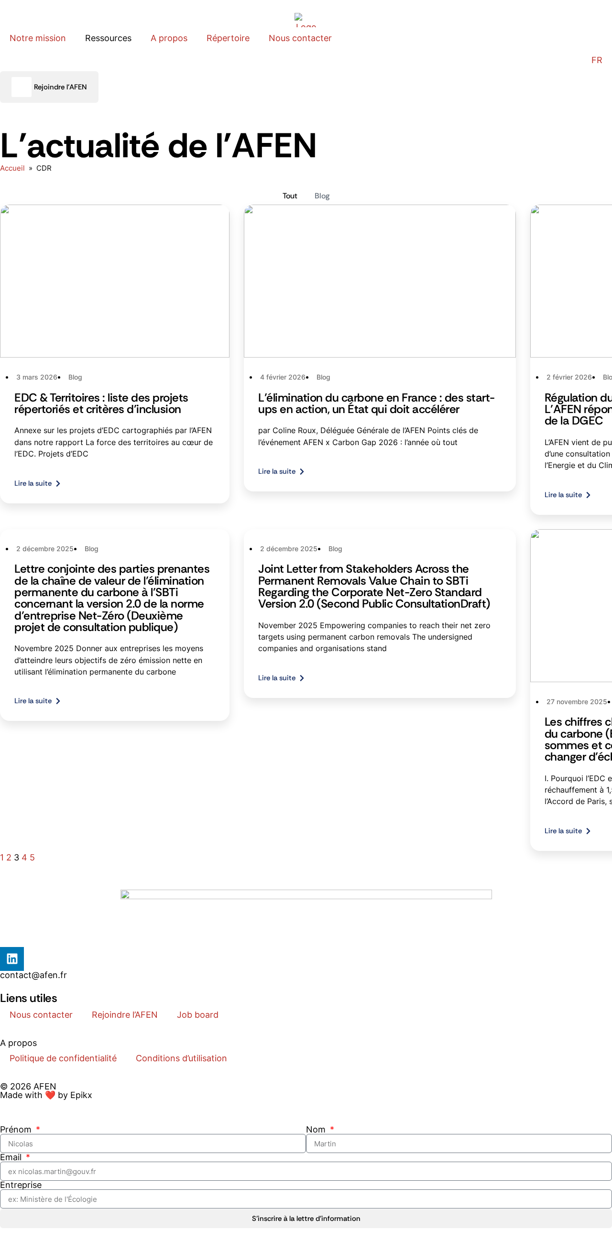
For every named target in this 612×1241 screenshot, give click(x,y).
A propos (169, 38)
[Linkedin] (12, 959)
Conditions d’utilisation (181, 1058)
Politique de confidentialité (63, 1058)
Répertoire (228, 38)
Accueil (12, 168)
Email (12, 1157)
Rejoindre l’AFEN (125, 1015)
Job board (198, 1015)
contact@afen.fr (33, 975)
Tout (290, 196)
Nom (317, 1129)
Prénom (17, 1129)
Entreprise (21, 1185)
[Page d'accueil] (306, 20)
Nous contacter (300, 38)
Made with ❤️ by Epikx (46, 1095)
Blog (322, 196)
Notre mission (38, 38)
